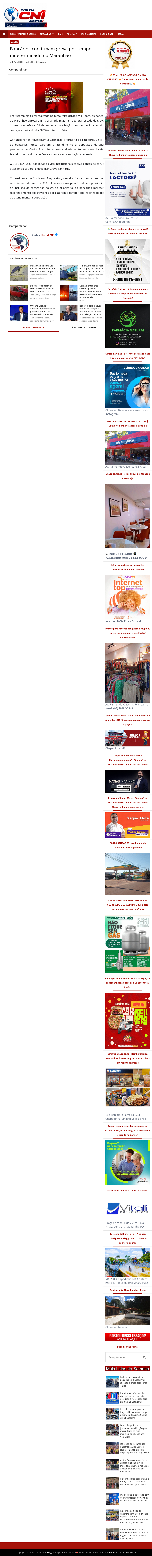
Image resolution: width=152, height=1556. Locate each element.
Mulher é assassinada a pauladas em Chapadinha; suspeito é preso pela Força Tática (133, 1381)
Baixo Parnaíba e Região (23, 34)
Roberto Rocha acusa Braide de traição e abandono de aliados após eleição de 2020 (90, 310)
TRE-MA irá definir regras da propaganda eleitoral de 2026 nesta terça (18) (92, 268)
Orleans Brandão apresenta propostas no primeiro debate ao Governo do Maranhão (42, 310)
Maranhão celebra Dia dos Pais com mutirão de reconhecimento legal (43, 268)
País (60, 34)
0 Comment (41, 62)
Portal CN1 (47, 235)
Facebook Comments (85, 327)
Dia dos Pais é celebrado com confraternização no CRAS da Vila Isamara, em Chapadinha (134, 1497)
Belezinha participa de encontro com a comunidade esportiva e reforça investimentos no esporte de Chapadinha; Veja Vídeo (134, 1516)
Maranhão (47, 34)
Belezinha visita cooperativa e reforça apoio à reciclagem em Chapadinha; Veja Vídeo (134, 1481)
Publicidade (106, 34)
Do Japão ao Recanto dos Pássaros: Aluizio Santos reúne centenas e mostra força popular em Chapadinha (134, 1448)
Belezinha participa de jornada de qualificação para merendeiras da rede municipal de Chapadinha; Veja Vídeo (134, 1431)
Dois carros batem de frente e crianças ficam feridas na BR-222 (42, 288)
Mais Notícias (88, 34)
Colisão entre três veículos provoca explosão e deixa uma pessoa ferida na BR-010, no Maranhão (92, 291)
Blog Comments (34, 327)
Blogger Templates (55, 1552)
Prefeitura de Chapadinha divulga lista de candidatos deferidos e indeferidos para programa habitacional (133, 1397)
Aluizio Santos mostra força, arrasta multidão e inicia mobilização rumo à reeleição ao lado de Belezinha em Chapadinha (134, 1466)
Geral (121, 34)
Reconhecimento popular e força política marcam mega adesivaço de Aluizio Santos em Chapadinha (133, 1413)
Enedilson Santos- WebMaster (122, 1552)
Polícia (72, 34)
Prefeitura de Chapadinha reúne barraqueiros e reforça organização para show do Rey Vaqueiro (134, 1534)
